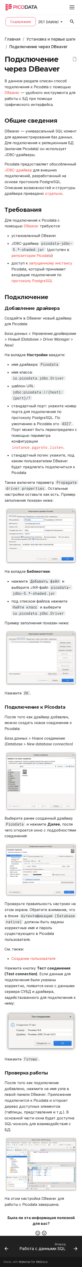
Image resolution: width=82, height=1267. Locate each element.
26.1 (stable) (48, 21)
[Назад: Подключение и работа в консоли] (6, 1247)
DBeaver (12, 92)
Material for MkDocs (33, 1262)
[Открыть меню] (72, 7)
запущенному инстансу (50, 263)
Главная (12, 39)
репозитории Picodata (31, 255)
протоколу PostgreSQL (32, 280)
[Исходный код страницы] (74, 59)
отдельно (53, 193)
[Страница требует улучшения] (44, 1233)
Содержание (20, 22)
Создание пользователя (33, 958)
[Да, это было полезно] (38, 1233)
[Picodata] (21, 7)
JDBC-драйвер (18, 170)
